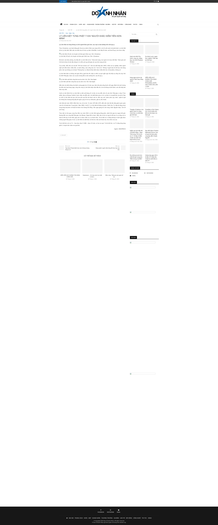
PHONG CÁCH (73, 24)
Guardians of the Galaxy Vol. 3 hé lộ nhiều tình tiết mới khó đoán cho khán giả (152, 112)
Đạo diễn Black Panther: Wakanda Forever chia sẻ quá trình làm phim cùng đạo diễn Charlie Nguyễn (152, 134)
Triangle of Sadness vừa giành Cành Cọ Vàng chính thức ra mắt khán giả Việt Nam (136, 112)
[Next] (70, 1)
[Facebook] (154, 1)
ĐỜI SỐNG (120, 24)
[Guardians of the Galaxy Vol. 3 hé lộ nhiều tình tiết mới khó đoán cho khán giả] (152, 102)
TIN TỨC (135, 24)
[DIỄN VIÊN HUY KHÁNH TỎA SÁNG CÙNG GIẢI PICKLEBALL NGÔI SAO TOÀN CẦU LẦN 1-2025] (70, 166)
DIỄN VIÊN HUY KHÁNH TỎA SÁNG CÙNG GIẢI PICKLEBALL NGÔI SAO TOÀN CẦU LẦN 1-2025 (151, 82)
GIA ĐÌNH (107, 24)
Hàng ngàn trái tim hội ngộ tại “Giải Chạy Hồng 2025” (136, 79)
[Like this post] (89, 142)
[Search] (158, 24)
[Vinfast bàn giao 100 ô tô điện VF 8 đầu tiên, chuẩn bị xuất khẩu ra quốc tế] (152, 148)
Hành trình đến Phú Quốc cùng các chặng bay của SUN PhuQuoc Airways (136, 59)
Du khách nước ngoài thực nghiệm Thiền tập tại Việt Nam (151, 58)
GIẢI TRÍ (114, 24)
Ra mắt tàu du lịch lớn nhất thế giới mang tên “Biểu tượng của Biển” (136, 156)
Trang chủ (61, 30)
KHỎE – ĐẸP (82, 24)
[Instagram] (156, 1)
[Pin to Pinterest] (94, 142)
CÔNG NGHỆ (128, 24)
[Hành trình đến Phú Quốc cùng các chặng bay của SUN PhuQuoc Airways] (136, 49)
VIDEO (140, 24)
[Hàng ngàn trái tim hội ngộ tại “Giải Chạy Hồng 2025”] (136, 70)
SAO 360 (66, 24)
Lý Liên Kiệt (63, 135)
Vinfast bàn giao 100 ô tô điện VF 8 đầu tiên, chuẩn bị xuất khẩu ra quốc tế (151, 157)
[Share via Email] (96, 142)
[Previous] (68, 1)
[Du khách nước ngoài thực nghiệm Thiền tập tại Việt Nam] (152, 49)
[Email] (158, 1)
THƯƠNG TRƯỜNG (100, 24)
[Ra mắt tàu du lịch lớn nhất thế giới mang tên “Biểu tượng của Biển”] (136, 148)
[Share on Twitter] (92, 142)
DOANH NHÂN (90, 24)
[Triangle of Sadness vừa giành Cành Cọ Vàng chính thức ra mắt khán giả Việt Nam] (136, 102)
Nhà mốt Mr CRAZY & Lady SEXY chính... (81, 1)
